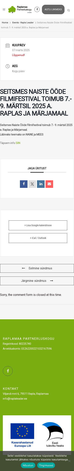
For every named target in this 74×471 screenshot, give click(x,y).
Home (5, 22)
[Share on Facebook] (24, 184)
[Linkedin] (41, 184)
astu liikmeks (53, 9)
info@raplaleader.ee (15, 398)
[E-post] (49, 184)
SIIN (18, 143)
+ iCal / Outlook (38, 238)
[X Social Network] (32, 184)
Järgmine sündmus (33, 281)
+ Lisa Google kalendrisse (38, 225)
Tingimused (46, 465)
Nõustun (28, 465)
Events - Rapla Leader (23, 22)
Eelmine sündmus (40, 268)
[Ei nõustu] (69, 461)
